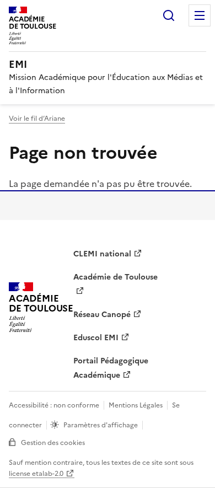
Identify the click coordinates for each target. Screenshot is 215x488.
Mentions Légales (136, 405)
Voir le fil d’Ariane (37, 119)
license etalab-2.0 (36, 474)
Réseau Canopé (102, 314)
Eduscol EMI (96, 338)
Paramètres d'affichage (100, 425)
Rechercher (169, 15)
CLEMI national (102, 254)
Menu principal (200, 15)
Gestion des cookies (53, 443)
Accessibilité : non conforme (54, 405)
